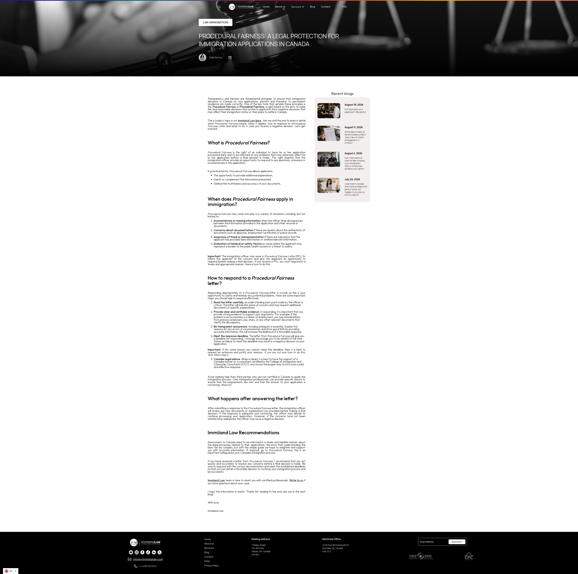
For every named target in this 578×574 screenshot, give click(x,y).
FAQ (344, 6)
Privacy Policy (211, 565)
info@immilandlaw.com (148, 559)
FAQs (207, 561)
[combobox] (10, 571)
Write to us (296, 480)
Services (209, 548)
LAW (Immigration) (215, 22)
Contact (325, 6)
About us (280, 6)
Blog (312, 6)
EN (11, 571)
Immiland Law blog (249, 120)
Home (266, 6)
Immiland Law (216, 480)
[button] (297, 7)
